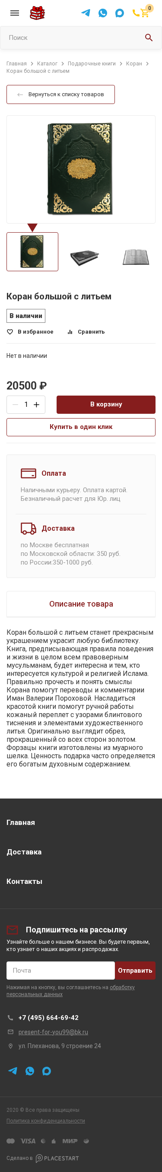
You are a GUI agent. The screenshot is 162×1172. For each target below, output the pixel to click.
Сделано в (19, 1159)
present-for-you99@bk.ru (53, 1032)
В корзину (106, 404)
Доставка (23, 851)
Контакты (24, 881)
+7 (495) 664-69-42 (49, 1018)
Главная (20, 822)
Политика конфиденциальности (45, 1121)
